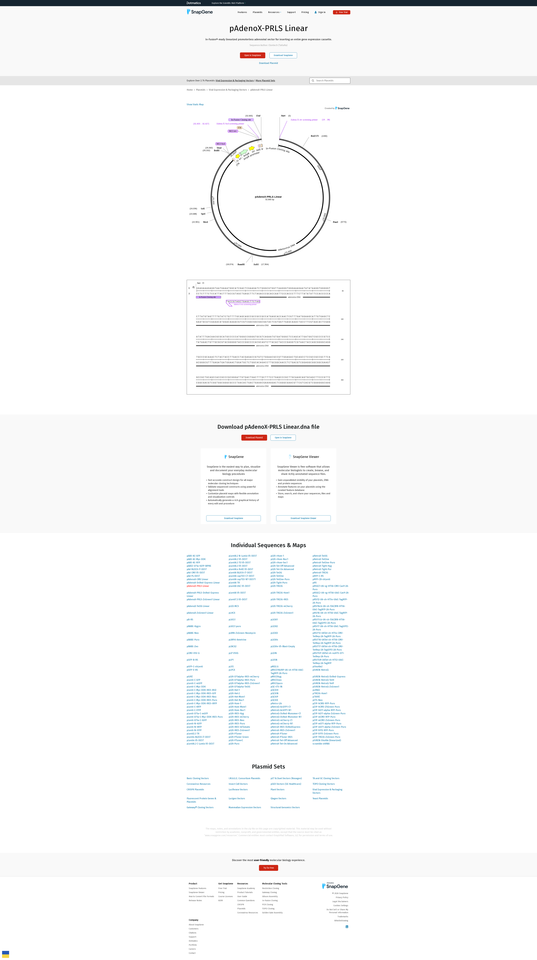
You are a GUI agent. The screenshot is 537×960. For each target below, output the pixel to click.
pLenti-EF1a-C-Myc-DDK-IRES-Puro (205, 717)
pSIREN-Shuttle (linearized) (327, 740)
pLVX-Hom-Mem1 (237, 706)
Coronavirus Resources (198, 784)
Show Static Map (195, 104)
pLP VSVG (233, 653)
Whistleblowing (341, 920)
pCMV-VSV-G (193, 653)
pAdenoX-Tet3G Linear (198, 606)
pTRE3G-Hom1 (320, 693)
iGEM (220, 900)
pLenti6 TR (234, 582)
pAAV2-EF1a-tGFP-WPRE (199, 566)
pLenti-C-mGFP (194, 683)
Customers (193, 929)
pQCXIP (274, 696)
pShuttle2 (317, 666)
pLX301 (274, 619)
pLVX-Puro (234, 743)
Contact (192, 953)
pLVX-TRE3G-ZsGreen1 (282, 613)
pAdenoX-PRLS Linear (198, 586)
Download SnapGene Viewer (303, 518)
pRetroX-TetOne (321, 559)
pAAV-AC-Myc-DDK (196, 559)
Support (291, 12)
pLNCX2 (232, 646)
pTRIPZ (316, 696)
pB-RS (190, 619)
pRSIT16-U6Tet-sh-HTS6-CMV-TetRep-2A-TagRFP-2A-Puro (328, 641)
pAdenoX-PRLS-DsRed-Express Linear (203, 594)
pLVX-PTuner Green (239, 737)
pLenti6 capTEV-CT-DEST (241, 576)
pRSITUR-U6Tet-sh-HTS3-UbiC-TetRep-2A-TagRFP (328, 661)
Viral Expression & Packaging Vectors (327, 791)
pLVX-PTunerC (236, 740)
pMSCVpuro (276, 683)
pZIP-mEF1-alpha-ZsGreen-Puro (329, 727)
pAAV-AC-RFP (193, 562)
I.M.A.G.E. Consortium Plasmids (244, 778)
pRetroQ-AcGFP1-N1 (281, 710)
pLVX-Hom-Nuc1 (237, 710)
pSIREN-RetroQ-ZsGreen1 (326, 686)
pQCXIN (274, 693)
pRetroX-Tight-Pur (322, 569)
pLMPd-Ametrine (237, 639)
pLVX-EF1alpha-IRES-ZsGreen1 (244, 683)
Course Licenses (225, 896)
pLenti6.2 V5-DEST (238, 559)
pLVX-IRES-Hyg (236, 713)
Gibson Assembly (270, 896)
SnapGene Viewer (196, 892)
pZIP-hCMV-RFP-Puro (324, 703)
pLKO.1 (232, 619)
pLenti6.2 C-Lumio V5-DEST (200, 743)
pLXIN (274, 653)
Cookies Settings (340, 905)
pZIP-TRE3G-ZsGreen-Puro (326, 737)
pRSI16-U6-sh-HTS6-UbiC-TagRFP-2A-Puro (330, 615)
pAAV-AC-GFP (193, 556)
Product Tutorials (245, 892)
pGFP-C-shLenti (195, 666)
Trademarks (343, 916)
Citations (192, 933)
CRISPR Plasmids (195, 789)
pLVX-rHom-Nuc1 (279, 559)
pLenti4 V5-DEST (195, 740)
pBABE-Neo (193, 633)
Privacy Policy (342, 897)
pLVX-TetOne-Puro (280, 579)
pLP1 (231, 659)
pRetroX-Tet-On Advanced (284, 743)
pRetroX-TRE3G (320, 572)
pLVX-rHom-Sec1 (279, 562)
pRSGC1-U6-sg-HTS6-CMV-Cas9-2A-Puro (331, 588)
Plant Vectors (277, 789)
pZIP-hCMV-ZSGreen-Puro (326, 706)
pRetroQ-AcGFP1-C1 (281, 706)
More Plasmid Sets (265, 80)
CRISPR (240, 904)
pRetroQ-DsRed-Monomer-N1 (286, 717)
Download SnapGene (283, 55)
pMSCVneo (276, 680)
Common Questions (246, 900)
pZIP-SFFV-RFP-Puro (323, 730)
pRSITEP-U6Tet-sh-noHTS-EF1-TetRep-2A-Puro (328, 655)
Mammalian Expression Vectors (245, 807)
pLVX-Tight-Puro (279, 582)
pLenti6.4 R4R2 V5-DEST (241, 569)
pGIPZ (190, 676)
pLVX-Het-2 (234, 693)
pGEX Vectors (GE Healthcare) (286, 784)
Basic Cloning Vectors (198, 778)
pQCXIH (274, 690)
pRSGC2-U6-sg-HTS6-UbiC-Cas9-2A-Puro (331, 594)
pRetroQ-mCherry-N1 (282, 723)
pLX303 (274, 633)
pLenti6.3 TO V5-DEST (240, 562)
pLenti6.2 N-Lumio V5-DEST (243, 556)
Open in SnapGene (252, 55)
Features (242, 12)
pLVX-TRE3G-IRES (279, 599)
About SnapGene (196, 925)
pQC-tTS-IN (276, 686)
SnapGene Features (197, 888)
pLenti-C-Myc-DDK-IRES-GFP (201, 693)
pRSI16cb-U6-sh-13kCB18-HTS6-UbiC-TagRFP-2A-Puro (329, 608)
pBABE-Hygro (194, 626)
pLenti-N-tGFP (194, 723)
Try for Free (268, 867)
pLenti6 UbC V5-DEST (239, 586)
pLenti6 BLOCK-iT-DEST (240, 572)
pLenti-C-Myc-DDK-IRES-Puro (202, 700)
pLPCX (232, 670)
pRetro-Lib (276, 703)
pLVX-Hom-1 (235, 703)
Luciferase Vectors (238, 789)
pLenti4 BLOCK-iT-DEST (198, 737)
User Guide (242, 896)
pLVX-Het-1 (234, 690)
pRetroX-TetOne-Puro (324, 562)
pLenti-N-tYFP (194, 730)
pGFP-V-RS (192, 670)
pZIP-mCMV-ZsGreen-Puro (326, 720)
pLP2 (231, 666)
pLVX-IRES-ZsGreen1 (239, 730)
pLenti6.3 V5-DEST (238, 566)
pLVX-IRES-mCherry (239, 717)
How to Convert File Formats (201, 896)
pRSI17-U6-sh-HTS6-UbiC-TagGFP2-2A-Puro (331, 628)
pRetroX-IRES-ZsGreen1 (283, 730)
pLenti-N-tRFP (194, 727)
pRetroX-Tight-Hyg (322, 566)
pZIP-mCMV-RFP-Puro (324, 717)
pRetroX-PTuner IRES (281, 737)
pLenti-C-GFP (193, 680)
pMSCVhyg (276, 676)
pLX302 (274, 626)
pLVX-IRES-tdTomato (239, 727)
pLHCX (232, 613)
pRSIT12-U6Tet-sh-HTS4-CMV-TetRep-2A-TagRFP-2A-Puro (328, 635)
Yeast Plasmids (320, 798)
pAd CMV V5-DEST (196, 572)
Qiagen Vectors (278, 798)
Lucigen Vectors (237, 798)
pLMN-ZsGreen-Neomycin (242, 633)
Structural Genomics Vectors (285, 807)
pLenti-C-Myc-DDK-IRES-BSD (201, 690)
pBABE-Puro (193, 639)
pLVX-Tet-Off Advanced (282, 566)
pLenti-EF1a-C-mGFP (197, 713)
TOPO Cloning (268, 908)
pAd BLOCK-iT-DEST (197, 569)
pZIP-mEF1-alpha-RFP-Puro (327, 723)
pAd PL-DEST (193, 576)
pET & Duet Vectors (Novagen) (286, 778)
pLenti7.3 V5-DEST (238, 599)
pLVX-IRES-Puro (237, 723)
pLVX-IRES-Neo (236, 720)
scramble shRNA (321, 743)
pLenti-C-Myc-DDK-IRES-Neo (201, 696)
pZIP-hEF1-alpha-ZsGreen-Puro (329, 713)
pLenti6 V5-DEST (237, 592)
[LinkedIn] (347, 927)
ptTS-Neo (317, 700)
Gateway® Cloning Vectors (200, 807)
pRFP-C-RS (318, 576)
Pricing (305, 12)
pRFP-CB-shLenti (321, 579)
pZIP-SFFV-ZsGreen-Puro (325, 733)
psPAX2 (316, 690)
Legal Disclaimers (340, 901)
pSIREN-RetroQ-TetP (323, 683)
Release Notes (195, 900)
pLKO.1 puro (235, 626)
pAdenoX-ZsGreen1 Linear (200, 613)
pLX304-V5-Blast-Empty (283, 646)
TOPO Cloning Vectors (324, 784)
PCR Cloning (267, 904)
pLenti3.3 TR (193, 733)
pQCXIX (274, 700)
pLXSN (274, 659)
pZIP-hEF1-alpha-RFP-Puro (327, 710)
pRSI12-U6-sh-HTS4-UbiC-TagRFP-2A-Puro (330, 601)
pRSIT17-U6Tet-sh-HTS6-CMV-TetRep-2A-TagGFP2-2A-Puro (328, 648)
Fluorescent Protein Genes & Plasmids (201, 800)
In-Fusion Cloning (270, 900)
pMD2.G (274, 666)
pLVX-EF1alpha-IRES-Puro (242, 680)
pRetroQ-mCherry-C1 (281, 720)
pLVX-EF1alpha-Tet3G (239, 686)
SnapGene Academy (246, 888)
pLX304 (274, 639)
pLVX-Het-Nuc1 (236, 700)
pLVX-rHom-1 (277, 556)
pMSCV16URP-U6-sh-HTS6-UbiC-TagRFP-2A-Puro (287, 672)
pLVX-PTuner (235, 733)
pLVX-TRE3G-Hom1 (280, 592)
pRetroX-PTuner (279, 733)
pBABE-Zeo (192, 646)
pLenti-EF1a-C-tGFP (197, 720)
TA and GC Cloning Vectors (326, 778)
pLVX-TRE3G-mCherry (282, 606)
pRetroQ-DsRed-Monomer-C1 (286, 713)
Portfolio (193, 945)
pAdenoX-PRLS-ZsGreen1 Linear (203, 599)
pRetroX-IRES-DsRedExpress (285, 727)
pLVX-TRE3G (277, 586)
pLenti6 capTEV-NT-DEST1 (242, 579)
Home (190, 89)
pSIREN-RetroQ (320, 670)
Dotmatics (193, 941)
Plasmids (257, 12)
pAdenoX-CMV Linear (197, 579)
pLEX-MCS (234, 606)
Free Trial (343, 12)
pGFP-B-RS (192, 659)
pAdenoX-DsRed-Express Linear (203, 582)
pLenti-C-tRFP (194, 706)
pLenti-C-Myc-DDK (196, 686)
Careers (192, 949)
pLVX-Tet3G (276, 572)
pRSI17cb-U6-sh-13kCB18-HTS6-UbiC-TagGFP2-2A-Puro (329, 621)
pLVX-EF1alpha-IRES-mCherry (244, 676)
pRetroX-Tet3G (320, 556)
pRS (315, 582)
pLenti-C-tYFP (194, 710)
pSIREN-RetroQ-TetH (323, 680)
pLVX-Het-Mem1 (237, 696)
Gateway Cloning (269, 892)
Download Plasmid (268, 63)
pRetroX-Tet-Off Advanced (284, 740)
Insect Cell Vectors (238, 784)
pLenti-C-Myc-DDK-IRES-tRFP (202, 703)
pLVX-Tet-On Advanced (282, 569)
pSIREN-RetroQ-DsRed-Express (329, 676)
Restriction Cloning (270, 888)
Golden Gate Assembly (272, 912)
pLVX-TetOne (277, 576)
